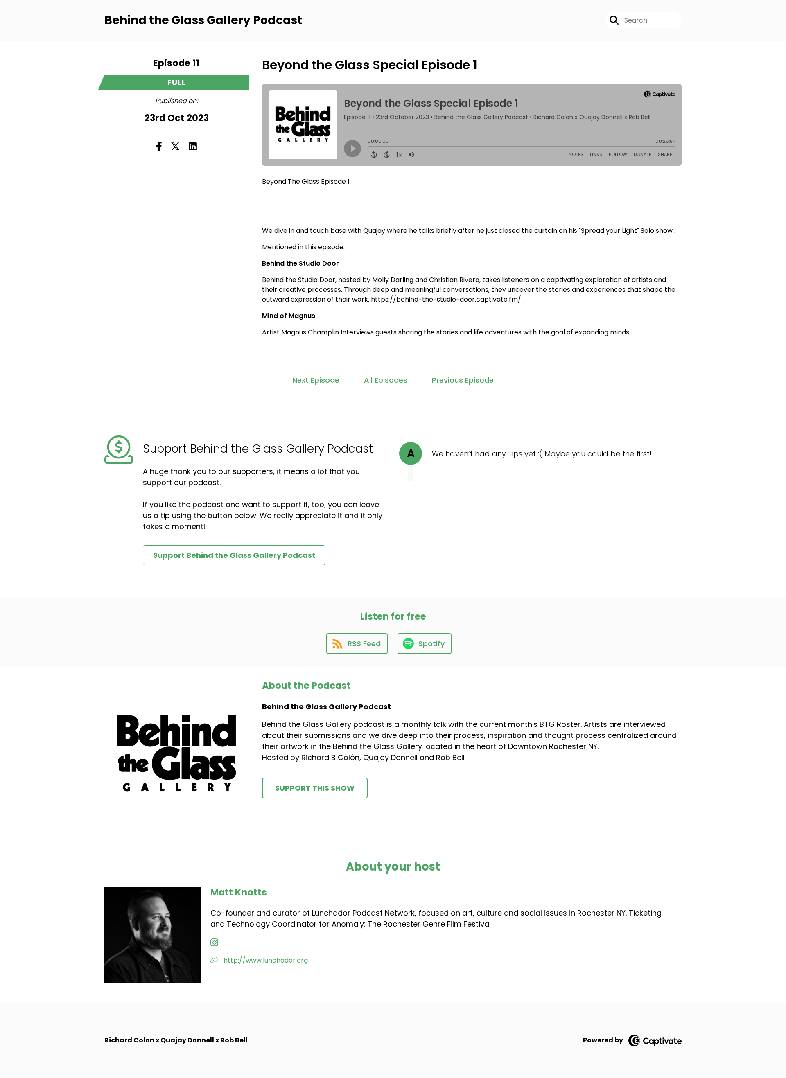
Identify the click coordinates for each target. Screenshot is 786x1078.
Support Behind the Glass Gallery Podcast (234, 555)
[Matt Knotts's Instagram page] (214, 942)
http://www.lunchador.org (265, 960)
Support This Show (315, 788)
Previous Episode (463, 380)
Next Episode (315, 380)
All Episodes (385, 380)
